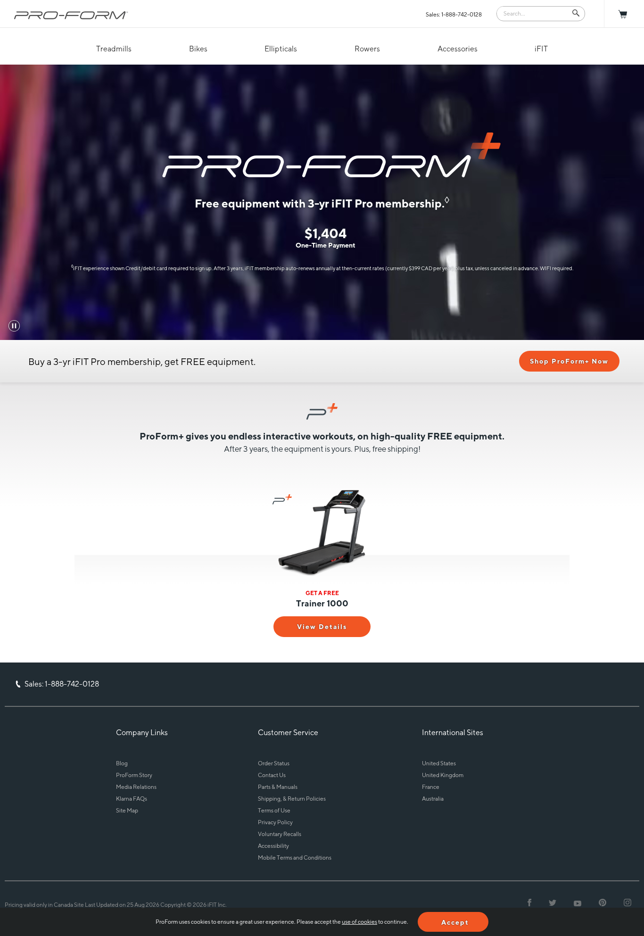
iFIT (541, 48)
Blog (122, 763)
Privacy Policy (275, 822)
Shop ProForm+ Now (569, 361)
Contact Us (272, 775)
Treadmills (114, 48)
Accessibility (273, 845)
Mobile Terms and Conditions (294, 857)
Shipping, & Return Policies (292, 798)
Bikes (198, 48)
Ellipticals (280, 48)
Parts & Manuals (277, 786)
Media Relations (136, 786)
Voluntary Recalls (279, 833)
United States (439, 763)
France (430, 786)
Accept (455, 922)
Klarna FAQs (131, 798)
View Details (322, 626)
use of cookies (359, 921)
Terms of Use (274, 810)
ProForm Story (134, 775)
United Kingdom (442, 775)
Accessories (458, 48)
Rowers (367, 48)
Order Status (273, 763)
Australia (433, 798)
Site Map (127, 810)
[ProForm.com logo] (71, 15)
